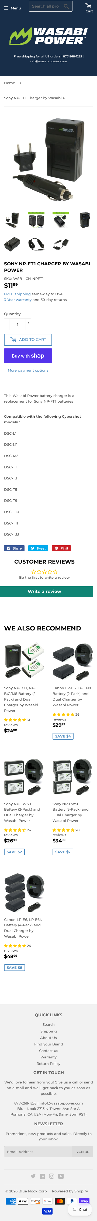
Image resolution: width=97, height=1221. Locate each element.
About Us (48, 1037)
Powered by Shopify (70, 1191)
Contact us (48, 1050)
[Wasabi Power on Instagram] (51, 1177)
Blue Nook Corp (33, 1191)
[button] (15, 720)
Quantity (12, 313)
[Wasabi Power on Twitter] (33, 1177)
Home (9, 83)
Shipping (48, 1031)
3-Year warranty (18, 299)
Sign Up (82, 1152)
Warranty (48, 1057)
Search (49, 1024)
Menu (16, 8)
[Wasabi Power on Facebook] (42, 1177)
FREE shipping (17, 294)
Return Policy (48, 1063)
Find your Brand (48, 1044)
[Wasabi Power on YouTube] (61, 1177)
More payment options (28, 370)
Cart (89, 11)
